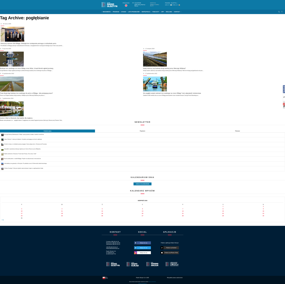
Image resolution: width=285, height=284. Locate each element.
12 (102, 211)
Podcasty (155, 11)
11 (62, 211)
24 (21, 215)
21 (183, 213)
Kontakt (177, 11)
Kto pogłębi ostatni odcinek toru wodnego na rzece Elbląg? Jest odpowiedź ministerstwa (172, 93)
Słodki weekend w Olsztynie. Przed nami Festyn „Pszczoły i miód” (20, 153)
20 (142, 213)
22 (223, 213)
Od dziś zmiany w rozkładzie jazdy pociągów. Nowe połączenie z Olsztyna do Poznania (25, 144)
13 (142, 211)
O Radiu (123, 11)
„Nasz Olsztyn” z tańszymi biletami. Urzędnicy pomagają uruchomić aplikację (23, 139)
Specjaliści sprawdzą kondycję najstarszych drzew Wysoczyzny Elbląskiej (22, 149)
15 (223, 211)
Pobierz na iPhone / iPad (171, 252)
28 (183, 215)
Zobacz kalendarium (142, 184)
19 (102, 213)
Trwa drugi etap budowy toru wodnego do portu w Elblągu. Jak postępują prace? (26, 93)
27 (142, 215)
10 (21, 211)
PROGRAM (116, 11)
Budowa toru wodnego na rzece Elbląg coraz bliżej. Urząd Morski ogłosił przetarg (26, 68)
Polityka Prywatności (142, 283)
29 (223, 215)
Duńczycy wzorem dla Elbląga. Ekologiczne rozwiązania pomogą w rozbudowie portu (28, 43)
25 (62, 215)
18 (62, 213)
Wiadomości (107, 11)
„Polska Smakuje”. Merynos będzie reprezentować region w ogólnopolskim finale (23, 168)
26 (102, 215)
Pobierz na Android (171, 247)
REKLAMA (169, 11)
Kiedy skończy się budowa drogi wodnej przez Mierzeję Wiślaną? (164, 68)
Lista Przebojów (134, 11)
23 (263, 213)
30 (263, 215)
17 (21, 213)
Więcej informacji (152, 281)
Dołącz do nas (143, 242)
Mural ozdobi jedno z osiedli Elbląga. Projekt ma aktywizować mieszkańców (22, 158)
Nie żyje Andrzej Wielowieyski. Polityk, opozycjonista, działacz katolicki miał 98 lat (24, 134)
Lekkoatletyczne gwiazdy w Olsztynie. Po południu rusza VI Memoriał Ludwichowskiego (25, 163)
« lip (3, 219)
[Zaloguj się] (282, 11)
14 (183, 211)
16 (263, 211)
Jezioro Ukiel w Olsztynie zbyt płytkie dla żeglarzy (16, 118)
